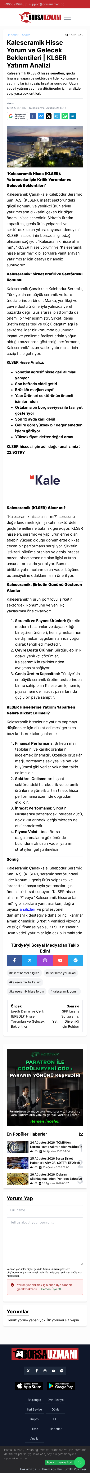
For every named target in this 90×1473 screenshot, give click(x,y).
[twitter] (49, 116)
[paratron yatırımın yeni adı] (45, 1087)
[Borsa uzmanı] (40, 17)
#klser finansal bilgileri (24, 973)
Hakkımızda (28, 1469)
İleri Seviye (34, 1409)
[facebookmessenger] (41, 116)
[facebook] (33, 116)
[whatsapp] (65, 116)
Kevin (10, 103)
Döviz (55, 1409)
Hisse (34, 1429)
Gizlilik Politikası (75, 1469)
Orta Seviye (56, 1399)
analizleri (27, 909)
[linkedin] (72, 116)
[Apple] (29, 1386)
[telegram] (57, 116)
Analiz (26, 35)
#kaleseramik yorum (64, 991)
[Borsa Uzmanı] (14, 960)
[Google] (61, 1386)
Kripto (34, 1419)
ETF (55, 1419)
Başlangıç (34, 1399)
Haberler (12, 35)
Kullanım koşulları (50, 1469)
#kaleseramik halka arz (25, 982)
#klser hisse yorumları (61, 973)
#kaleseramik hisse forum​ (26, 991)
